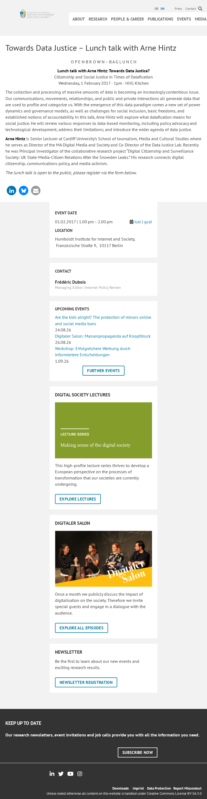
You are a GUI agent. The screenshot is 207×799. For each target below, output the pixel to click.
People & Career (127, 19)
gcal (148, 221)
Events (184, 19)
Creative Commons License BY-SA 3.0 (174, 793)
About (79, 19)
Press (178, 8)
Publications (160, 19)
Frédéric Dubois (70, 282)
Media (200, 19)
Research (98, 19)
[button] (11, 190)
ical (137, 221)
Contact (190, 8)
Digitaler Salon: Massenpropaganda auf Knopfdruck (103, 336)
